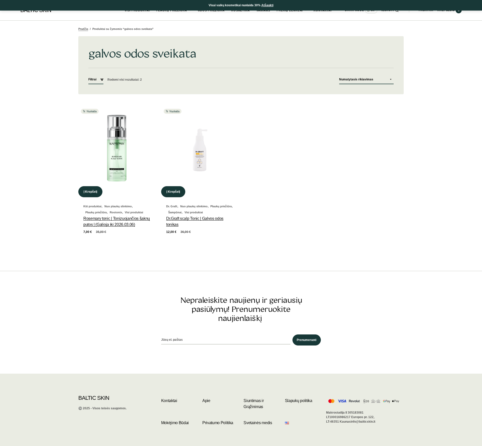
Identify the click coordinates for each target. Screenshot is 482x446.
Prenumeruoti (306, 340)
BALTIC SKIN (93, 398)
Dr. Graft (171, 206)
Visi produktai (134, 212)
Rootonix (116, 212)
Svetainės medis (258, 423)
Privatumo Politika (217, 423)
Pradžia (83, 28)
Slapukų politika (298, 401)
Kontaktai (169, 401)
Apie (206, 401)
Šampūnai (175, 212)
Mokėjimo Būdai (175, 423)
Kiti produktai (92, 206)
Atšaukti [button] (267, 5)
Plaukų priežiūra (96, 212)
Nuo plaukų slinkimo (118, 206)
